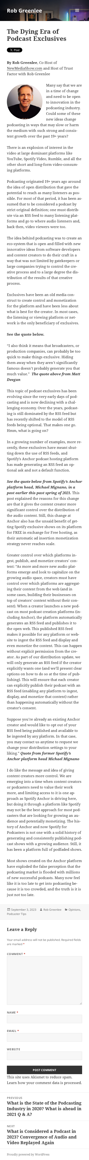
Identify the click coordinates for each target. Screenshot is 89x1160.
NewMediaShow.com (24, 68)
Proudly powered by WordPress (28, 1154)
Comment (16, 954)
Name (13, 1012)
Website (13, 1049)
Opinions (74, 910)
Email (13, 1031)
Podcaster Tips (16, 914)
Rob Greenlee (24, 10)
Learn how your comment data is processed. (44, 1082)
